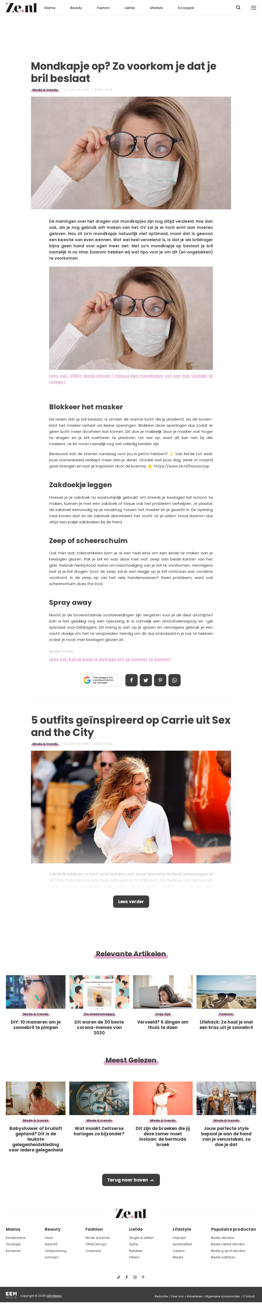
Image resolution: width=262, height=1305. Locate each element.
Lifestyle (156, 7)
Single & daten (141, 1237)
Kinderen (13, 1250)
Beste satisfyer (223, 1257)
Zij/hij (133, 1244)
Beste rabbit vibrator (228, 1244)
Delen (131, 680)
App (174, 680)
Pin (160, 680)
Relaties (136, 1250)
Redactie (161, 1296)
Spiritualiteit (182, 1244)
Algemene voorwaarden (222, 1296)
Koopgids (186, 7)
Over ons (177, 1296)
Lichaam (52, 1257)
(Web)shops (96, 1244)
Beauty (76, 7)
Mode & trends (45, 90)
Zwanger (13, 1244)
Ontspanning (55, 1250)
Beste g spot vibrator (228, 1250)
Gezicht (51, 1244)
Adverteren (194, 1296)
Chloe (108, 90)
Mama (50, 7)
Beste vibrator (222, 1237)
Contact (249, 1296)
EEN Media (54, 1296)
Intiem (134, 1257)
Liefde (130, 7)
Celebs (179, 1250)
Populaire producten (233, 1229)
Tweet (146, 680)
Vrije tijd (179, 1237)
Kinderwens (16, 1237)
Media (178, 1257)
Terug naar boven (127, 1180)
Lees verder (131, 902)
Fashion (103, 7)
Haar (49, 1237)
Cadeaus (93, 1250)
